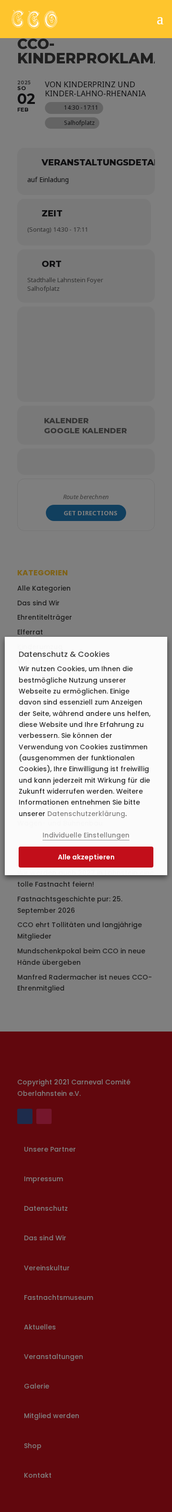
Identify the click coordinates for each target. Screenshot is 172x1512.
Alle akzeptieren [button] (86, 857)
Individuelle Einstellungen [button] (86, 835)
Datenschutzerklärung (86, 813)
